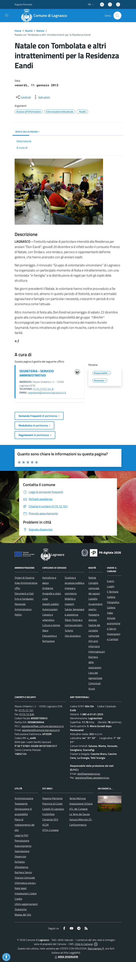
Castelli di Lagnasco (53, 809)
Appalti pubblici (50, 604)
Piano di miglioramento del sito (24, 824)
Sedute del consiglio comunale (94, 630)
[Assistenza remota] (96, 944)
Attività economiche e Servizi (113, 623)
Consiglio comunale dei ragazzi (94, 588)
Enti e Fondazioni (24, 599)
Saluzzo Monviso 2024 (81, 819)
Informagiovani (96, 652)
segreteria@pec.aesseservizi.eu (92, 778)
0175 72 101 (26, 710)
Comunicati (94, 683)
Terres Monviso (77, 798)
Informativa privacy (25, 883)
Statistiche (21, 909)
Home (18, 31)
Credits (18, 899)
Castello (92, 599)
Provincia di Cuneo (52, 804)
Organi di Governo (24, 578)
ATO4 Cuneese (50, 830)
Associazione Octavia (81, 804)
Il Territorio (112, 592)
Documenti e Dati (24, 593)
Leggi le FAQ (21, 835)
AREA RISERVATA (68, 957)
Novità (29, 31)
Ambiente (47, 588)
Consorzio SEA (50, 819)
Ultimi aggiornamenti (26, 904)
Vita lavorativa (73, 636)
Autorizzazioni (50, 609)
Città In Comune (84, 944)
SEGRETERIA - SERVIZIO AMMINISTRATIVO (36, 373)
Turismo (69, 630)
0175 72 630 (26, 714)
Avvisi (91, 689)
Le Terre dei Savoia (79, 814)
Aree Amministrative (26, 583)
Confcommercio (77, 825)
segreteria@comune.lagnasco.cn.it (47, 393)
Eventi (110, 581)
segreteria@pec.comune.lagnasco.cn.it (43, 726)
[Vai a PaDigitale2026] (101, 552)
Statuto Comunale (25, 878)
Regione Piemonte (23, 4)
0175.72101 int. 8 (43, 389)
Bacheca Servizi (23, 872)
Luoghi (110, 586)
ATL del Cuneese (78, 809)
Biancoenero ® (96, 948)
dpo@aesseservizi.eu (88, 774)
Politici (18, 615)
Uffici (17, 588)
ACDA (45, 825)
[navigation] (7, 15)
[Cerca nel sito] (117, 15)
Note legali (21, 888)
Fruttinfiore (48, 814)
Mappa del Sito (23, 915)
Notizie (40, 31)
